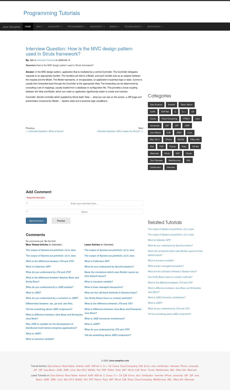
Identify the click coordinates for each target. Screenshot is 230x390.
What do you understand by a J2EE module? (50, 287)
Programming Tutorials (51, 13)
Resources (154, 26)
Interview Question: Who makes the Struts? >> (120, 131)
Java (38, 26)
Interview (171, 167)
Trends (189, 153)
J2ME (187, 125)
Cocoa (153, 118)
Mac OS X (155, 139)
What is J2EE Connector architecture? (104, 318)
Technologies (132, 26)
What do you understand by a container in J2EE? (52, 297)
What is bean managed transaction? (103, 287)
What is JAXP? (33, 333)
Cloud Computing (169, 118)
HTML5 (186, 118)
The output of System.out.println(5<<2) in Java (51, 255)
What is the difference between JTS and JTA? (50, 261)
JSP (177, 125)
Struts (167, 153)
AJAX (152, 111)
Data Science (156, 104)
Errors (147, 365)
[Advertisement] (145, 12)
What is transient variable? (40, 338)
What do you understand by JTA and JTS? (48, 272)
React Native (186, 104)
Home (28, 26)
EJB (169, 132)
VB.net (195, 146)
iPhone (168, 139)
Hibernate (154, 153)
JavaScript (54, 26)
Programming (75, 26)
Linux (189, 132)
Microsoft (96, 26)
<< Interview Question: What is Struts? (45, 131)
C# (193, 111)
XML (188, 160)
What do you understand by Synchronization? (109, 266)
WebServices (175, 160)
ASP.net (165, 111)
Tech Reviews (156, 160)
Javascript (154, 125)
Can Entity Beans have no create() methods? (108, 297)
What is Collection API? (38, 266)
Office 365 (194, 139)
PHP (161, 146)
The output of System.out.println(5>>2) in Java (51, 250)
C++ (184, 111)
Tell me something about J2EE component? (49, 309)
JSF (167, 125)
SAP (178, 153)
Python (172, 146)
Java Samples (11, 27)
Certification (155, 167)
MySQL (181, 139)
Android (171, 104)
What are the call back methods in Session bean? (110, 292)
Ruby (184, 146)
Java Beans (155, 132)
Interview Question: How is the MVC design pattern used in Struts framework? (79, 51)
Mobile (114, 26)
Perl (152, 146)
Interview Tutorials (46, 60)
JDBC (179, 132)
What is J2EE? (33, 292)
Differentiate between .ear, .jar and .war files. (49, 303)
